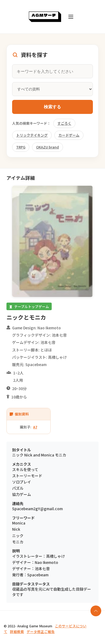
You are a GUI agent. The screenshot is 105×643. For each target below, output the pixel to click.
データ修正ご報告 (41, 631)
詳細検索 (17, 631)
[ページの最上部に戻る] (95, 610)
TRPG (20, 147)
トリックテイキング (32, 135)
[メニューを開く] (70, 16)
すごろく (64, 123)
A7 (35, 426)
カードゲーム (68, 135)
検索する (52, 106)
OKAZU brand (47, 147)
